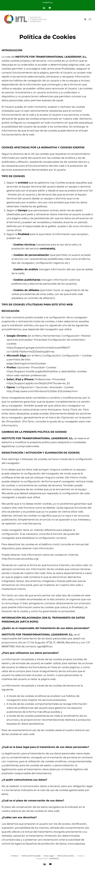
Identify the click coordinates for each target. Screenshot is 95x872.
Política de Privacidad (31, 856)
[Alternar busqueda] (85, 19)
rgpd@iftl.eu (44, 646)
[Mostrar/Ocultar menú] (90, 19)
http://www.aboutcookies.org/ (20, 558)
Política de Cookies (65, 856)
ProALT (15, 856)
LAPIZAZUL (54, 858)
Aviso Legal (49, 856)
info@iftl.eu (47, 2)
